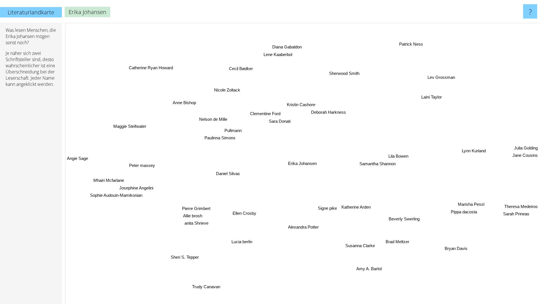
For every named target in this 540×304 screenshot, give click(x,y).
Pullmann (234, 129)
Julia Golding (526, 150)
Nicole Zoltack (226, 90)
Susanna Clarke (361, 245)
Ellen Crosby (244, 213)
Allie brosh (193, 213)
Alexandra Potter (305, 227)
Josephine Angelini (137, 189)
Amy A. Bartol (370, 268)
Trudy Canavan (200, 285)
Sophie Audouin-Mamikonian (117, 196)
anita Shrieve (190, 221)
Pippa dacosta (462, 213)
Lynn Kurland (474, 149)
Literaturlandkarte (31, 12)
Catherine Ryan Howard (152, 67)
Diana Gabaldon (285, 46)
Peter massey (143, 167)
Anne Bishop (184, 101)
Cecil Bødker (243, 68)
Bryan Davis (457, 247)
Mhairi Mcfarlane (109, 181)
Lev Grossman (440, 76)
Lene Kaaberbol (281, 54)
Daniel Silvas (228, 172)
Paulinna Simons (219, 137)
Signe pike (327, 208)
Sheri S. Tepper (180, 254)
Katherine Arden (356, 207)
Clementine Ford (267, 113)
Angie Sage (77, 160)
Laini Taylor (432, 97)
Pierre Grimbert (197, 206)
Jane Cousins (525, 157)
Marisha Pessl (471, 205)
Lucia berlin (240, 240)
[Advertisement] (31, 177)
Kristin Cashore (301, 104)
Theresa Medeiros (521, 204)
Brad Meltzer (399, 241)
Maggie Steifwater (130, 126)
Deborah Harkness (327, 111)
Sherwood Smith (342, 72)
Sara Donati (277, 121)
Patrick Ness (414, 45)
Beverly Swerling (400, 220)
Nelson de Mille (213, 119)
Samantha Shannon (378, 163)
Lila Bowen (399, 156)
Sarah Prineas (519, 211)
